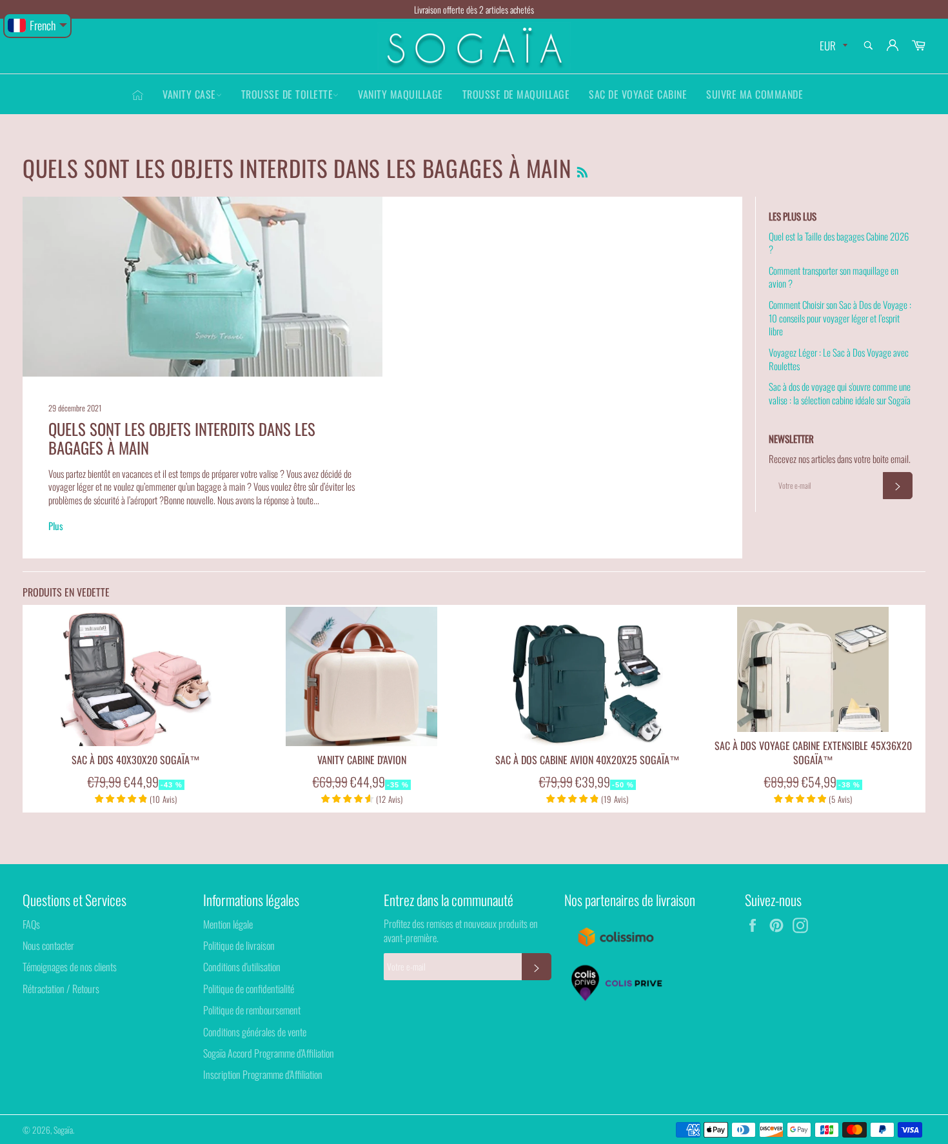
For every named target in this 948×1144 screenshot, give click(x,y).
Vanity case (189, 94)
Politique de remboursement (252, 1010)
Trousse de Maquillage (516, 94)
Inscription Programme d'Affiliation (262, 1074)
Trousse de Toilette (287, 94)
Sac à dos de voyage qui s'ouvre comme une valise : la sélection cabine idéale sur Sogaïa (840, 393)
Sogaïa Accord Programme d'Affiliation (268, 1053)
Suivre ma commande (754, 94)
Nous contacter (48, 945)
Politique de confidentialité (248, 988)
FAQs (31, 924)
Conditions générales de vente (254, 1032)
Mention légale (228, 924)
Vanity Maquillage (400, 94)
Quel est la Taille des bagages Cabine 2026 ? (839, 243)
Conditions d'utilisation (242, 966)
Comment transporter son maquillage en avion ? (833, 277)
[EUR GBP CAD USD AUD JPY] (832, 46)
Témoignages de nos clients (70, 966)
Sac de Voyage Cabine (638, 94)
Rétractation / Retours (61, 988)
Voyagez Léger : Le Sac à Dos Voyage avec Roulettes (839, 359)
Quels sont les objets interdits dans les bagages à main (181, 438)
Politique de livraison (239, 945)
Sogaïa (63, 1129)
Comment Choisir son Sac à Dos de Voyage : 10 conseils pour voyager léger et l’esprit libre (840, 317)
